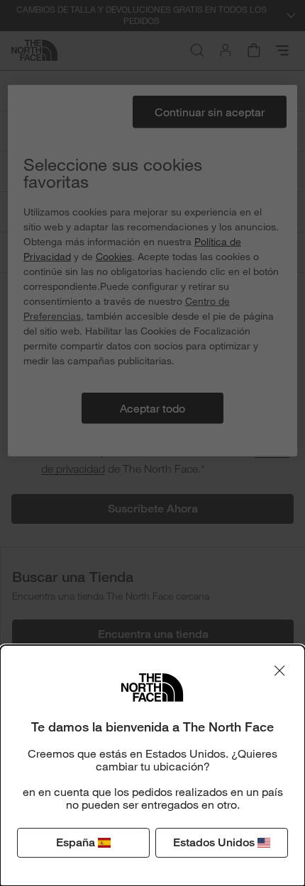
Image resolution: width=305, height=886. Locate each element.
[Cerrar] (279, 670)
